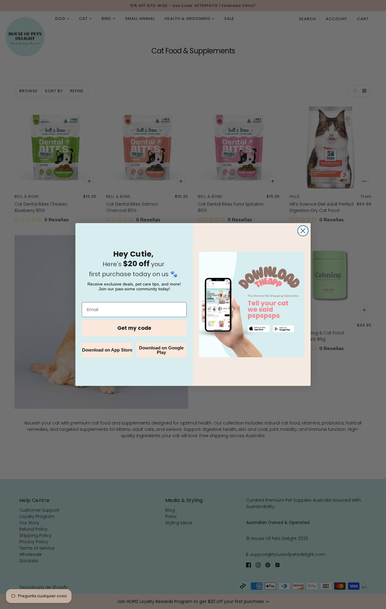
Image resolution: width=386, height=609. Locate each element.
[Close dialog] (303, 231)
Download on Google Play (161, 350)
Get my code (134, 328)
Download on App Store (107, 349)
